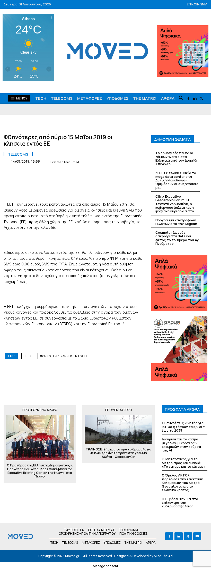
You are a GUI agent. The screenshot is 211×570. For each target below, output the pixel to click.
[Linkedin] (195, 98)
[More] (138, 174)
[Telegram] (103, 174)
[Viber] (115, 174)
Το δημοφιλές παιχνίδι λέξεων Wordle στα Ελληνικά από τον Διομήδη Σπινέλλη (176, 158)
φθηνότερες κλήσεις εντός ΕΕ (64, 356)
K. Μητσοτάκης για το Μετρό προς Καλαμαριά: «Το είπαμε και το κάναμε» (183, 463)
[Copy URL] (126, 174)
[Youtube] (197, 536)
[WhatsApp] (67, 174)
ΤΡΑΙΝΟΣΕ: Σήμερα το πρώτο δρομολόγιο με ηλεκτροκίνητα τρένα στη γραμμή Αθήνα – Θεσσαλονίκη (118, 453)
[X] (201, 98)
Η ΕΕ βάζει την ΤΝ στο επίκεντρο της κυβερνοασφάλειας (180, 503)
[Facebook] (188, 98)
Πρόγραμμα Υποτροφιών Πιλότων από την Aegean (176, 222)
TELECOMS (18, 154)
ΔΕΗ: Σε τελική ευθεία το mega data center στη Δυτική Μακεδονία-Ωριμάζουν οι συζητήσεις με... (176, 180)
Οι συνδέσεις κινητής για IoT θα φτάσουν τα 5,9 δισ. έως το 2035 (184, 427)
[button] (181, 98)
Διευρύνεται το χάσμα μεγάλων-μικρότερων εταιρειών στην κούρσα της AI (181, 444)
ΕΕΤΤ (28, 356)
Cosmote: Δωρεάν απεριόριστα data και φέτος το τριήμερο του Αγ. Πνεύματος (177, 238)
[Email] (91, 174)
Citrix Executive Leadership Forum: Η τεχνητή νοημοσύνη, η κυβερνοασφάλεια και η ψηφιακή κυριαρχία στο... (175, 203)
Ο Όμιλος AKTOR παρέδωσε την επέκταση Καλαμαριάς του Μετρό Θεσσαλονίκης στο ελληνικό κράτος (182, 482)
